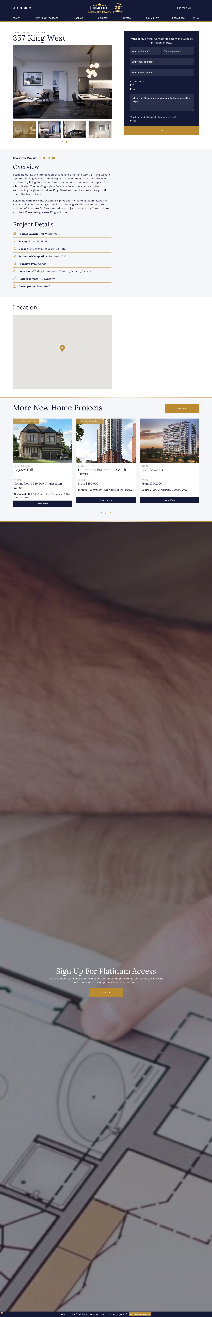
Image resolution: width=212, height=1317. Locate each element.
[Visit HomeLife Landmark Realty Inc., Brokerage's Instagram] (14, 8)
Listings (78, 18)
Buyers (127, 18)
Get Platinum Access (140, 1314)
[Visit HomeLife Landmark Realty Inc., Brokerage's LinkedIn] (30, 8)
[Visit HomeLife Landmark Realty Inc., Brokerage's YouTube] (25, 8)
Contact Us (184, 8)
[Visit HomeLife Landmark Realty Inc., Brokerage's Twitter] (21, 8)
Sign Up (105, 992)
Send (161, 130)
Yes (134, 85)
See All (181, 408)
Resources (178, 18)
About (16, 18)
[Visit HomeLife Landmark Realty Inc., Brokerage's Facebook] (17, 8)
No (133, 89)
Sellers (102, 18)
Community (152, 18)
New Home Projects (46, 18)
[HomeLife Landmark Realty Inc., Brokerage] (106, 7)
